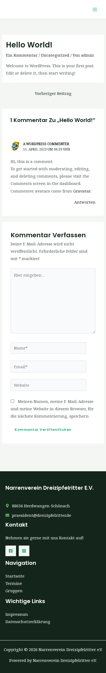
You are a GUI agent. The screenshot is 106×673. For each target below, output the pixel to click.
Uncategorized (55, 55)
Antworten (84, 202)
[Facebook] (10, 551)
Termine (13, 583)
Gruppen (14, 590)
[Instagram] (24, 551)
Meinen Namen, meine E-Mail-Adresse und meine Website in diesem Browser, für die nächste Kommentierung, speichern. (52, 409)
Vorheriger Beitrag (53, 93)
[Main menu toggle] (95, 9)
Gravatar (81, 191)
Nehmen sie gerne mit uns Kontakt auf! (44, 537)
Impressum (16, 614)
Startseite (14, 576)
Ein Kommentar (22, 55)
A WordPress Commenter (46, 144)
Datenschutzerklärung (27, 621)
